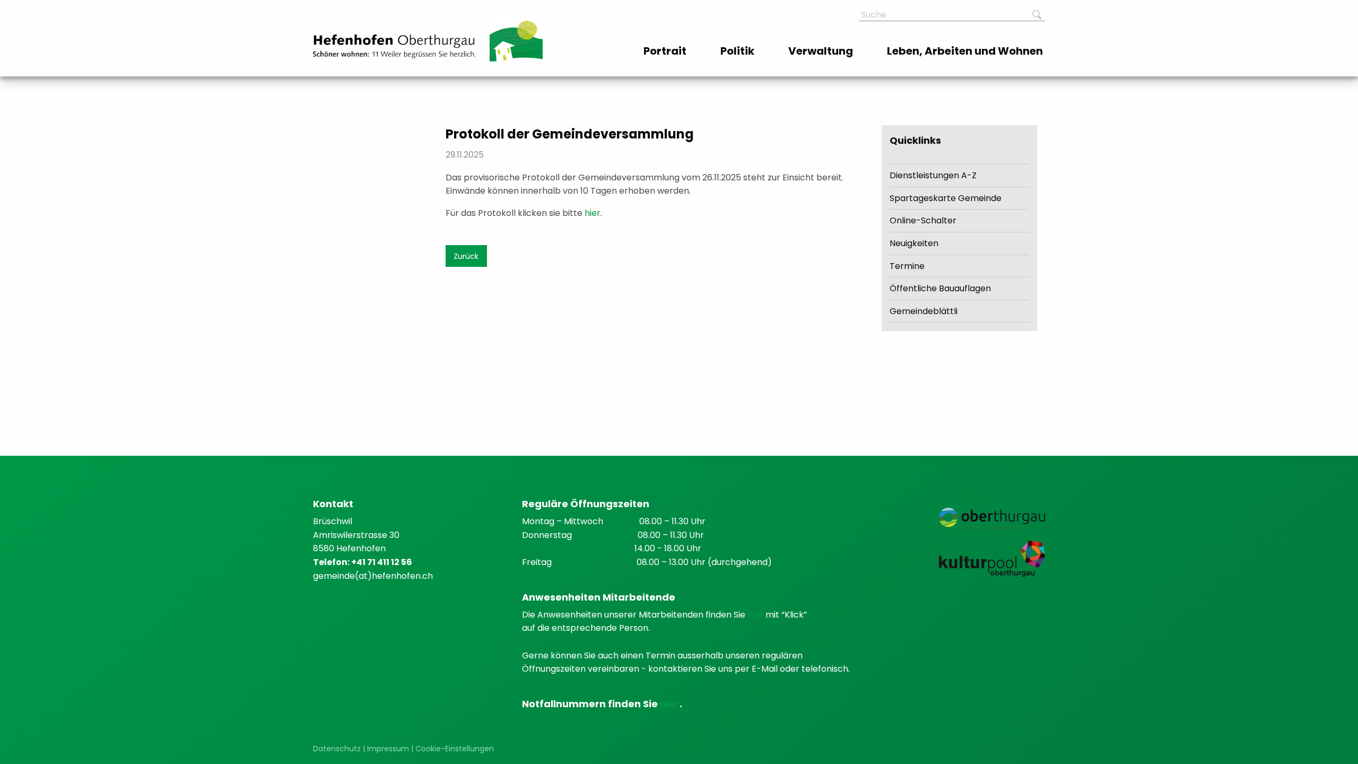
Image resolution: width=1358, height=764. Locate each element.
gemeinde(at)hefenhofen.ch (373, 576)
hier (592, 213)
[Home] (394, 46)
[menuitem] (666, 50)
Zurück (466, 256)
